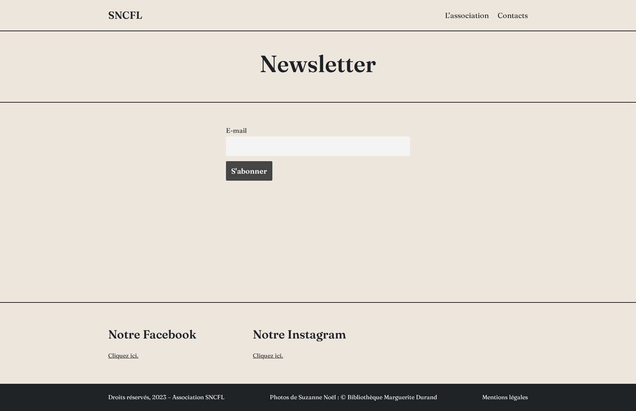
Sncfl (125, 15)
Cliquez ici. (123, 355)
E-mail (236, 130)
